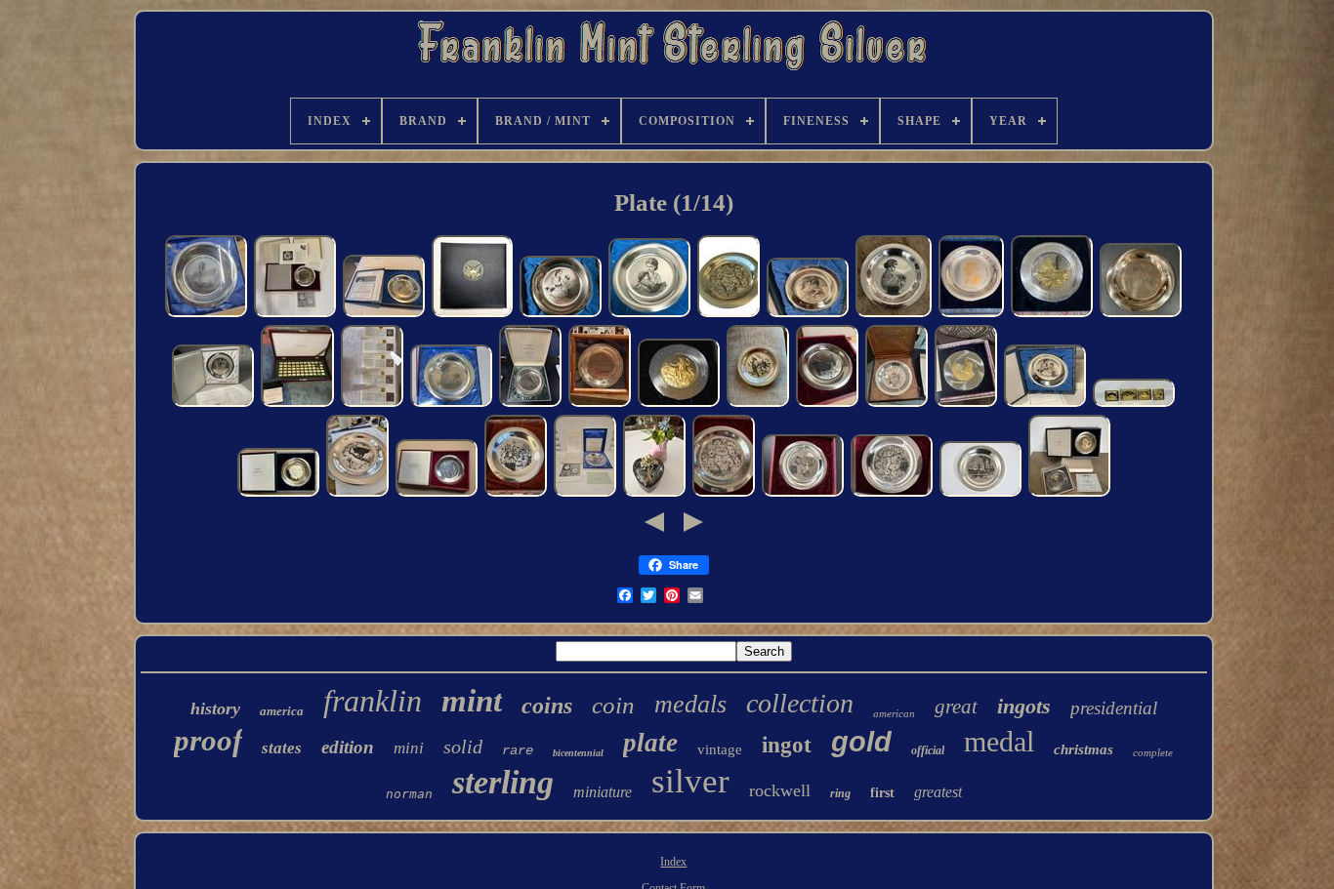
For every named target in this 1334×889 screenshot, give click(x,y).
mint (471, 700)
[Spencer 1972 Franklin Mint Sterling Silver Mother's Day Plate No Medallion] (894, 315)
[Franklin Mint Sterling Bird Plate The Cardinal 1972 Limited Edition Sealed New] (530, 405)
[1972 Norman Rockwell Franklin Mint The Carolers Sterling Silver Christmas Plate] (728, 315)
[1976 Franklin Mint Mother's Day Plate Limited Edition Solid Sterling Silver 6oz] (808, 315)
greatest (938, 792)
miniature (602, 792)
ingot (787, 745)
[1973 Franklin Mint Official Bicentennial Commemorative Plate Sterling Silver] (1052, 315)
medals (690, 704)
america (282, 711)
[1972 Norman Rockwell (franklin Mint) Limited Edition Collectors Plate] (723, 495)
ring (840, 793)
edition (347, 747)
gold (861, 741)
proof (208, 740)
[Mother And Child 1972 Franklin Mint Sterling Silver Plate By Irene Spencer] (451, 405)
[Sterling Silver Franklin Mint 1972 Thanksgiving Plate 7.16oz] (515, 495)
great (956, 706)
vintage (719, 749)
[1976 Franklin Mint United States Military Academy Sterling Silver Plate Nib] (206, 315)
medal (999, 741)
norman (409, 794)
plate (650, 742)
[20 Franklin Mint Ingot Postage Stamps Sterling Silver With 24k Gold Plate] (372, 405)
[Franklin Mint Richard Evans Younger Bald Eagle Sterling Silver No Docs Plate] (357, 495)
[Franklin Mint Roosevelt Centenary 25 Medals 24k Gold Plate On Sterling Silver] (472, 315)
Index (673, 862)
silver (690, 781)
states (282, 748)
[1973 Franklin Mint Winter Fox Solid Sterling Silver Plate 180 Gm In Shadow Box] (599, 405)
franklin (372, 700)
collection (800, 703)
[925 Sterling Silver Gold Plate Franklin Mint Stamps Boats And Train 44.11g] (1134, 405)
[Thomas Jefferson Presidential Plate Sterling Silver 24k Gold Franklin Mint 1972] (971, 315)
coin (613, 705)
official (927, 750)
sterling (503, 782)
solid (462, 746)
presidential (1113, 708)
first (882, 793)
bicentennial (578, 753)
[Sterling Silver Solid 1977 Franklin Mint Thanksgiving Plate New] (896, 405)
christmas (1083, 749)
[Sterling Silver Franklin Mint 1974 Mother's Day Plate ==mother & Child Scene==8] (384, 315)
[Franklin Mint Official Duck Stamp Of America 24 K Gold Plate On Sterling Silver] (297, 405)
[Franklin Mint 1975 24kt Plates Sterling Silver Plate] (966, 405)
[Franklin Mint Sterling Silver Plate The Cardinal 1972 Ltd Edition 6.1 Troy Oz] (758, 405)
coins (546, 705)
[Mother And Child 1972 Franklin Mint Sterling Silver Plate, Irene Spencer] (1141, 315)
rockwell (780, 790)
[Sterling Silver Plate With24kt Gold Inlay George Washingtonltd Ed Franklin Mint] (1069, 495)
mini (409, 748)
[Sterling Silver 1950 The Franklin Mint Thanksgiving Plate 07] (980, 495)
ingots (1024, 706)
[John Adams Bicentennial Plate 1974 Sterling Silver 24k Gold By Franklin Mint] (679, 405)
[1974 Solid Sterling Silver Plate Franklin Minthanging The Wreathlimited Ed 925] (803, 495)
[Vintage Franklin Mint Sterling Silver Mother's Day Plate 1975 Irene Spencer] (561, 315)
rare (517, 750)
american (894, 713)
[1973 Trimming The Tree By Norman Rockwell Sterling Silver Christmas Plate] (295, 315)
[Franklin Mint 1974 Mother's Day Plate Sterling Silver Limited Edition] (649, 315)
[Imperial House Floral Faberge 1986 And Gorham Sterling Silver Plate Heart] (654, 495)
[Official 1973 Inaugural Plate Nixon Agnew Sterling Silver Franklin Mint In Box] (278, 495)
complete (1153, 752)
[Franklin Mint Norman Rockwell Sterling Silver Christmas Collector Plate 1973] (827, 405)
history (215, 708)
